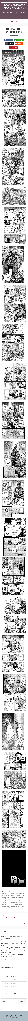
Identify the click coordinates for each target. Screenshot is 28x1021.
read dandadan (8, 908)
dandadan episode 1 (11, 895)
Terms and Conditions (21, 1016)
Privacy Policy (10, 1016)
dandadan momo (20, 900)
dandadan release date (17, 904)
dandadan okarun (6, 902)
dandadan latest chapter (18, 897)
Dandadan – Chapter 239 (9, 990)
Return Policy (14, 1017)
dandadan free (21, 895)
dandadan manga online (17, 899)
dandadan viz (15, 906)
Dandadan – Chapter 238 (9, 993)
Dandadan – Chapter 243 (9, 976)
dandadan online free (16, 902)
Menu (15, 21)
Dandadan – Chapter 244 (9, 973)
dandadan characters (12, 893)
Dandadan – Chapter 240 (9, 986)
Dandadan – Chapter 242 (9, 979)
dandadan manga (6, 899)
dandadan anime (11, 891)
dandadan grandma (7, 897)
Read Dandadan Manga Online (14, 6)
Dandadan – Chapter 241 (9, 983)
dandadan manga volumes (8, 900)
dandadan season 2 (7, 906)
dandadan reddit (6, 904)
